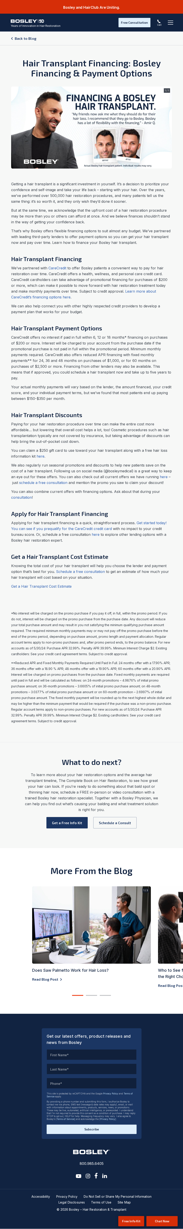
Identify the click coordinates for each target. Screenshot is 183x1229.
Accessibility (40, 1196)
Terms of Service (65, 1119)
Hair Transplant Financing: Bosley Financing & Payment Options (92, 68)
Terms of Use (101, 1202)
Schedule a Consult (115, 823)
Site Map (124, 1202)
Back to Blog (25, 38)
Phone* (56, 1083)
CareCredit (57, 268)
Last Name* (59, 1069)
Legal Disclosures (71, 1202)
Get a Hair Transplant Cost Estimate (41, 586)
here (40, 456)
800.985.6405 (92, 1163)
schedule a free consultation (43, 482)
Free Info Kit (131, 1221)
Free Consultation (134, 22)
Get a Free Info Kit (67, 823)
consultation (21, 497)
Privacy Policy (110, 1093)
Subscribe (91, 1129)
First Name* (59, 1055)
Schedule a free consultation (80, 571)
